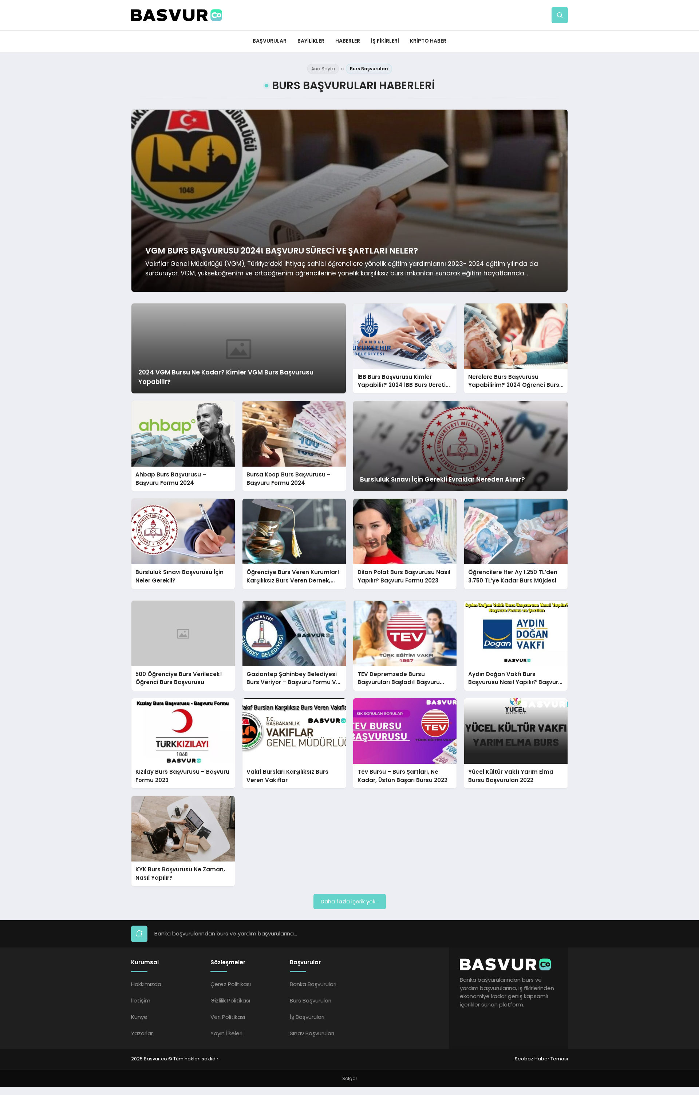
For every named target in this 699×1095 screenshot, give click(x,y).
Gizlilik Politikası (230, 1000)
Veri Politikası (227, 1017)
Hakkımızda (146, 984)
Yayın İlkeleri (226, 1033)
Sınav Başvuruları (312, 1033)
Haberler (347, 40)
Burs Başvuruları (310, 1000)
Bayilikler (310, 40)
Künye (139, 1017)
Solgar (349, 1078)
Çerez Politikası (230, 984)
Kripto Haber (428, 40)
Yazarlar (142, 1033)
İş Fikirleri (385, 40)
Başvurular (270, 40)
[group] (349, 201)
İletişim (140, 1000)
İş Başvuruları (307, 1017)
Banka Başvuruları (313, 984)
